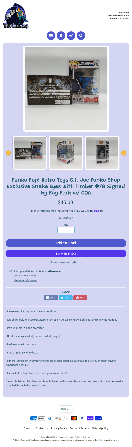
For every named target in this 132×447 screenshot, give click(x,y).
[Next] (123, 153)
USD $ (64, 409)
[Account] (61, 35)
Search (28, 428)
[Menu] (51, 35)
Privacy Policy (59, 428)
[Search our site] (81, 35)
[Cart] (71, 35)
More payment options (66, 262)
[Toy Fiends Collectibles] (16, 16)
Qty (66, 225)
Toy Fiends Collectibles (65, 437)
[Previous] (8, 153)
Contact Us (41, 428)
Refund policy (100, 428)
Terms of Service (79, 428)
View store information (25, 280)
